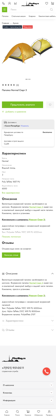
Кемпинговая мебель (47, 16)
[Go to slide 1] (26, 79)
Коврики (32, 16)
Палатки (5, 16)
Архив (15, 23)
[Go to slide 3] (29, 79)
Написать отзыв (11, 255)
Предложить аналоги (22, 105)
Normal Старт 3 (36, 206)
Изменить (25, 126)
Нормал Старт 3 (37, 219)
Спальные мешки (19, 16)
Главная (5, 23)
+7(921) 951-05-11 (13, 368)
